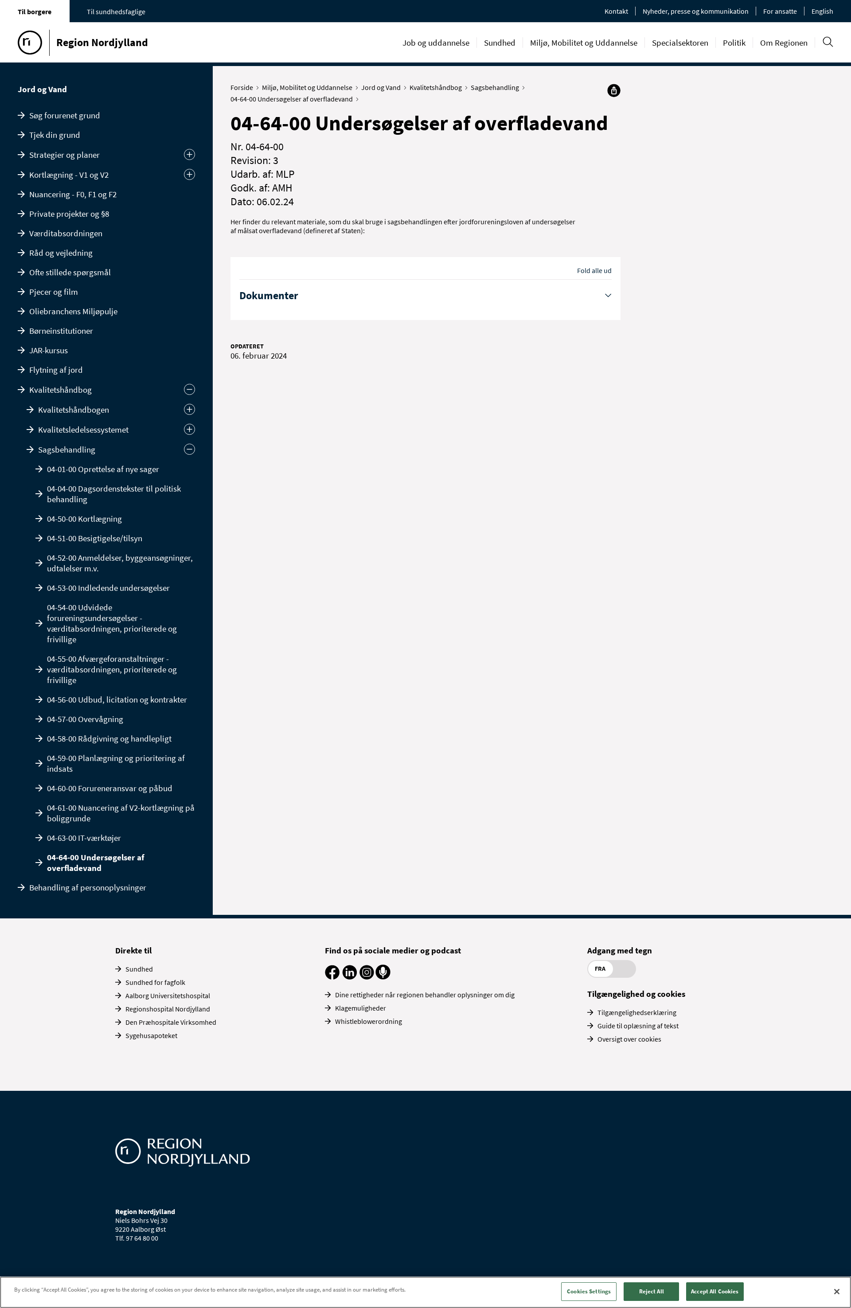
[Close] (837, 1291)
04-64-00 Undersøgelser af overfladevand (95, 862)
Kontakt (616, 11)
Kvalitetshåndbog (60, 389)
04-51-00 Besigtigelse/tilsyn (94, 538)
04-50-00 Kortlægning (84, 518)
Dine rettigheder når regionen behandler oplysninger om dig (425, 994)
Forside (241, 87)
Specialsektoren (680, 42)
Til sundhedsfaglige (116, 11)
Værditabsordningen (65, 233)
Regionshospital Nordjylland (167, 1008)
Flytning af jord (56, 369)
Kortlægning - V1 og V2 (69, 174)
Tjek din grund (54, 134)
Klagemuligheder (360, 1007)
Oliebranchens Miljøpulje (73, 311)
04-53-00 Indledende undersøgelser (108, 587)
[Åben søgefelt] (827, 41)
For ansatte (780, 11)
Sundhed (499, 42)
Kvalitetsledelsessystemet (83, 429)
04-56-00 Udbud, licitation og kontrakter (117, 699)
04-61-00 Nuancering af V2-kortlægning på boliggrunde (121, 813)
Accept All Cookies (714, 1291)
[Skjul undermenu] (189, 389)
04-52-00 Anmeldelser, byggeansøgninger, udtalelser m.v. (120, 563)
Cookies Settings (589, 1291)
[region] (425, 1292)
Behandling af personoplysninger (87, 887)
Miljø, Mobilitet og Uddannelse (583, 42)
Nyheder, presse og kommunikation (696, 11)
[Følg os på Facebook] (332, 976)
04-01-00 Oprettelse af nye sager (103, 469)
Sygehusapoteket (151, 1035)
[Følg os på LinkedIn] (349, 976)
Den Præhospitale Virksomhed (170, 1022)
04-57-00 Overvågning (85, 719)
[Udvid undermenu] (189, 154)
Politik (734, 42)
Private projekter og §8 (69, 213)
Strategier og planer (64, 154)
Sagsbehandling (66, 449)
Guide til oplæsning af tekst (638, 1025)
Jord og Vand (42, 89)
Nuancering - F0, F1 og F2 (73, 194)
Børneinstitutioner (61, 330)
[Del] (614, 90)
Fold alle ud (594, 270)
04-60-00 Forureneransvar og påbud (109, 788)
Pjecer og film (53, 291)
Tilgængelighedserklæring (636, 1012)
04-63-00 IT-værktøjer (84, 837)
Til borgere (34, 11)
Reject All (651, 1291)
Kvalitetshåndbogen (73, 409)
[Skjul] (189, 449)
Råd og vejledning (61, 252)
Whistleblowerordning (368, 1021)
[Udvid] (189, 409)
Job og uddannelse (435, 42)
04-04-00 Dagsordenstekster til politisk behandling (114, 493)
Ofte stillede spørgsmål (70, 272)
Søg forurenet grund (64, 115)
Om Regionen (784, 42)
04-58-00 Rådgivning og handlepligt (109, 738)
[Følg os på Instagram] (366, 976)
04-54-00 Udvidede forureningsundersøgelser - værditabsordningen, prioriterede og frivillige (112, 623)
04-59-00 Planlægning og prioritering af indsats (116, 763)
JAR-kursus (48, 350)
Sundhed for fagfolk (155, 982)
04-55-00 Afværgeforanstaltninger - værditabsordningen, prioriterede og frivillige (112, 669)
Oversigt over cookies (629, 1039)
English (822, 11)
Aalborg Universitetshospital (167, 995)
